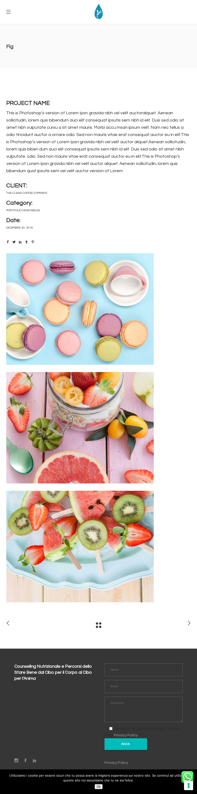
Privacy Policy (126, 735)
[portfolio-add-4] (98, 546)
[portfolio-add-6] (98, 309)
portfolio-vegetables (23, 210)
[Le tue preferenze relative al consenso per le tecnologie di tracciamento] (188, 785)
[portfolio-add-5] (98, 428)
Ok (99, 786)
